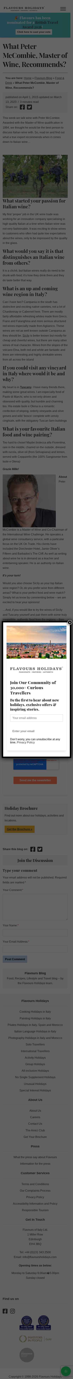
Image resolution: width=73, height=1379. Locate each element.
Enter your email (23, 731)
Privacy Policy (26, 742)
